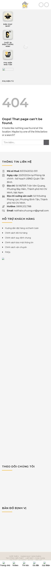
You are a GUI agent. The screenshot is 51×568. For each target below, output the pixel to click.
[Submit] (46, 142)
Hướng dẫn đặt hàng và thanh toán (22, 228)
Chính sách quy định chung (18, 238)
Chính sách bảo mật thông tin (19, 242)
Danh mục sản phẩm (31, 556)
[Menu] (3, 4)
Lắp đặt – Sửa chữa (35, 558)
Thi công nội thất (15, 558)
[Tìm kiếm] (36, 4)
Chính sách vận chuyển (16, 247)
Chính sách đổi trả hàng (16, 233)
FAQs (7, 252)
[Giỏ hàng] (41, 5)
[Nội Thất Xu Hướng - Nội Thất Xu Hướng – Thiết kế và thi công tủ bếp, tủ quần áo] (25, 4)
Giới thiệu (14, 556)
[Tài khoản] (46, 5)
